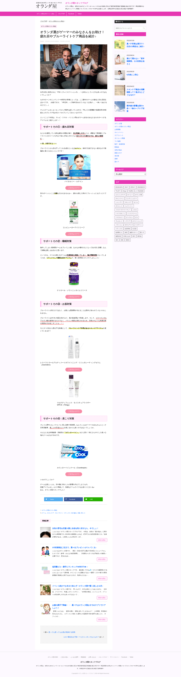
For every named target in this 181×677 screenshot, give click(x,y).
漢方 (133, 236)
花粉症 (128, 240)
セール (136, 202)
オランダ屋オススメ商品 (49, 510)
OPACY (132, 187)
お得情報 (117, 129)
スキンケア (50, 513)
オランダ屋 (118, 123)
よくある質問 (74, 657)
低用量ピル (119, 232)
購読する (120, 21)
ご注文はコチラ (74, 188)
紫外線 (139, 236)
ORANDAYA (141, 187)
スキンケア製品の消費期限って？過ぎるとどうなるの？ (135, 92)
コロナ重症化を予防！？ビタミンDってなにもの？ (81, 637)
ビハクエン (129, 217)
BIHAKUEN (119, 187)
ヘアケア (127, 221)
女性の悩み (118, 150)
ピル (136, 217)
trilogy (124, 191)
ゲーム (44, 513)
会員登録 (127, 228)
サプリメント (119, 135)
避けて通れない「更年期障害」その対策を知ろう (135, 61)
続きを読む (102, 540)
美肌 (122, 240)
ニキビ (135, 210)
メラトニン (119, 225)
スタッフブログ (103, 657)
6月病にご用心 (132, 75)
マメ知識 (117, 141)
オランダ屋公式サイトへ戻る (45, 14)
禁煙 (116, 159)
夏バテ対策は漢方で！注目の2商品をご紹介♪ (136, 45)
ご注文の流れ (64, 657)
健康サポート (134, 232)
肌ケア (117, 162)
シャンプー (119, 202)
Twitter (80, 14)
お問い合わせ (92, 657)
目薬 (79, 513)
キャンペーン (119, 132)
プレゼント (119, 221)
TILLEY (118, 191)
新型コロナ (118, 153)
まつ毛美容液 (139, 191)
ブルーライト (59, 513)
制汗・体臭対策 (120, 144)
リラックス (67, 513)
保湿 (126, 232)
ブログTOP (61, 14)
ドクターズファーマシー (123, 210)
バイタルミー (120, 217)
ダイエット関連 (120, 138)
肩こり (83, 513)
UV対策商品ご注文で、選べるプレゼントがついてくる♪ (74, 548)
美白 (117, 240)
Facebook (71, 14)
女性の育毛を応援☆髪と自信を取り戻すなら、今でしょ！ (75, 528)
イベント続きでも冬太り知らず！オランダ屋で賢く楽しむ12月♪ (77, 586)
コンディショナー (131, 198)
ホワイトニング (137, 221)
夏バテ (142, 232)
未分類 (117, 156)
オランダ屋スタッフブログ (76, 3)
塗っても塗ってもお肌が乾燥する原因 (61, 632)
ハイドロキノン (120, 213)
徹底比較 (118, 236)
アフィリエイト (114, 657)
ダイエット (119, 206)
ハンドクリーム (132, 213)
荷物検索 (83, 657)
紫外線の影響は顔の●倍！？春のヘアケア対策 (135, 108)
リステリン (138, 225)
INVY (126, 187)
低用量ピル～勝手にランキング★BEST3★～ (70, 567)
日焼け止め (126, 236)
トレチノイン (129, 206)
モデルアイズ (129, 225)
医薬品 (117, 147)
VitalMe (130, 191)
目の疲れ (74, 513)
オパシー (130, 195)
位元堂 (134, 228)
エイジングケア (120, 195)
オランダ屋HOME (53, 657)
